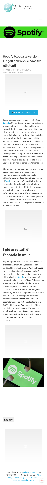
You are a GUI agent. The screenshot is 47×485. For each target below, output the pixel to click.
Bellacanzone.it (29, 472)
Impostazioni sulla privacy (23, 480)
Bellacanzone (23, 6)
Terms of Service (32, 477)
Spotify (6, 123)
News (20, 72)
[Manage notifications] (42, 480)
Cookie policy (19, 477)
